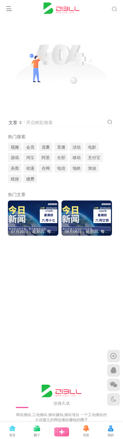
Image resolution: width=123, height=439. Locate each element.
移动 (77, 157)
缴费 (30, 179)
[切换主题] (113, 399)
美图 (15, 168)
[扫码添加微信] (113, 385)
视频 (15, 147)
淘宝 (30, 157)
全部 (61, 157)
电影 (92, 147)
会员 (30, 147)
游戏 (15, 157)
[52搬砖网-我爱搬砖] (62, 390)
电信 (61, 168)
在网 (46, 168)
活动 (77, 147)
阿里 (46, 157)
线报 (15, 179)
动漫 (30, 168)
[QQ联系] (113, 370)
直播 (61, 147)
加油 (92, 168)
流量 (46, 147)
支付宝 (94, 157)
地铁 (77, 168)
